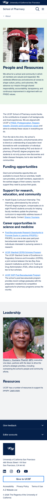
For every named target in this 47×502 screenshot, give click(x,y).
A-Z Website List (10, 489)
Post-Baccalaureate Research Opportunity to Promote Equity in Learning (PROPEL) (24, 234)
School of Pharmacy (14, 9)
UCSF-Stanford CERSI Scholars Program (23, 252)
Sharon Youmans (31, 217)
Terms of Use (37, 486)
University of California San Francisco (25, 3)
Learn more (15, 390)
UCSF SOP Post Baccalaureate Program (22, 275)
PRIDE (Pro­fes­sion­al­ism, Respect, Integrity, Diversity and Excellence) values (21, 124)
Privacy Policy (23, 486)
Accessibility (8, 486)
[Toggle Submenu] (23, 425)
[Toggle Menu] (43, 9)
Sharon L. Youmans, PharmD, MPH (18, 360)
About (7, 16)
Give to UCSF (28, 480)
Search (35, 9)
